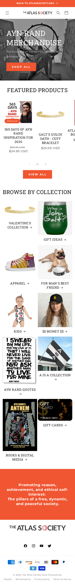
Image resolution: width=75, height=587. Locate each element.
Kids (18, 331)
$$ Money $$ (53, 331)
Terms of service (62, 579)
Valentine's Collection (19, 225)
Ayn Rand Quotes (20, 390)
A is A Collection (55, 375)
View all (37, 174)
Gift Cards (53, 425)
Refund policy (23, 579)
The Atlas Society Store (35, 575)
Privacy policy (42, 579)
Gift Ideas (53, 240)
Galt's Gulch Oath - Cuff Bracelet (50, 139)
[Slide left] (29, 164)
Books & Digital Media (20, 457)
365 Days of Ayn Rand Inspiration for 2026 (18, 135)
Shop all (21, 66)
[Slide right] (46, 164)
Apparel (17, 283)
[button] (7, 13)
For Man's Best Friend (55, 285)
